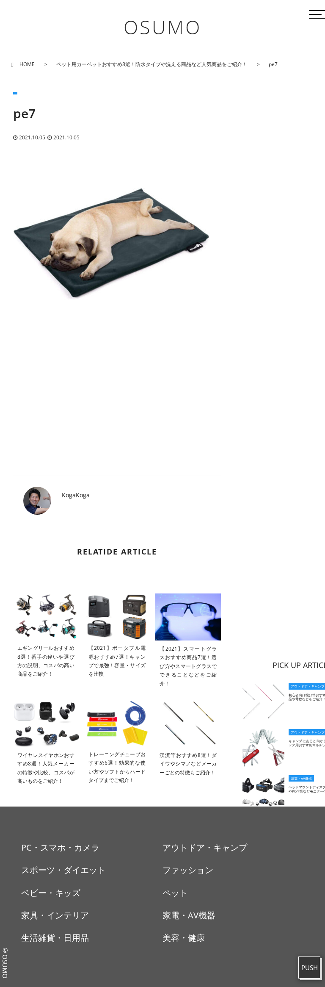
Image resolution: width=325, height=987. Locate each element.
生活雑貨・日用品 (55, 937)
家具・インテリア (55, 915)
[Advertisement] (117, 416)
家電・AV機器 (188, 915)
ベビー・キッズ (50, 892)
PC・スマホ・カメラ (60, 847)
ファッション (187, 870)
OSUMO (162, 27)
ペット (175, 892)
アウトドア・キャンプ (204, 847)
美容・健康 (183, 937)
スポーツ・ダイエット (63, 870)
